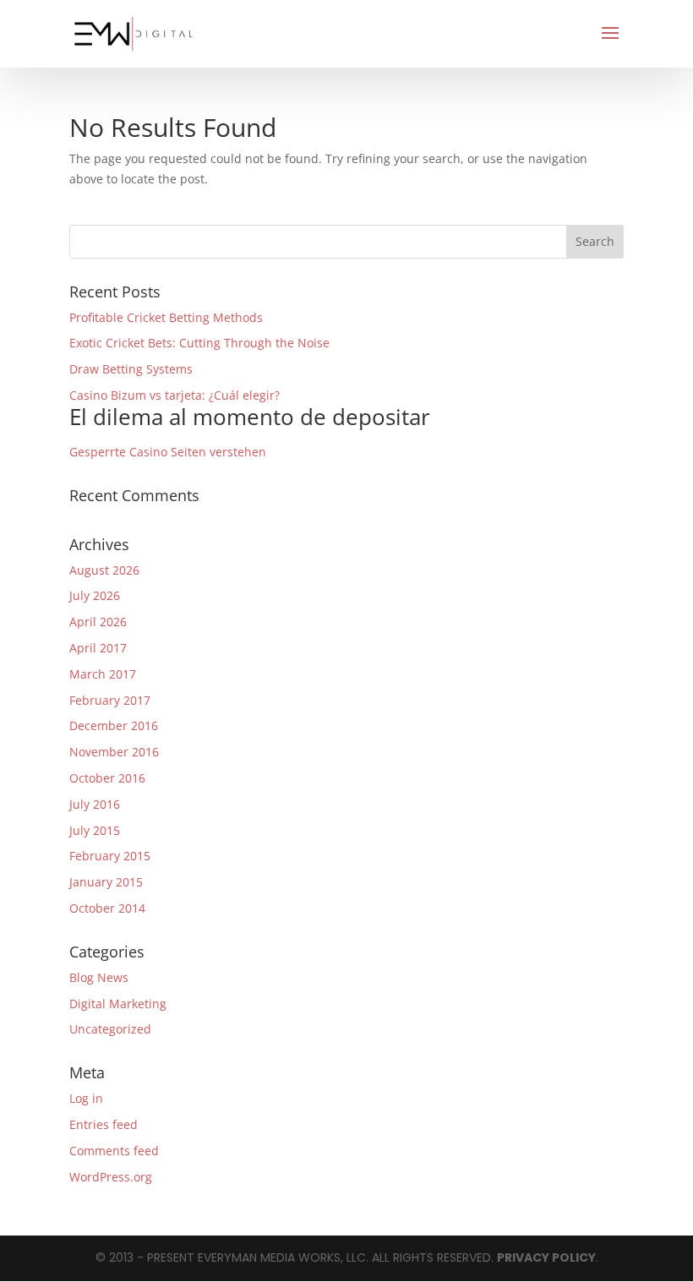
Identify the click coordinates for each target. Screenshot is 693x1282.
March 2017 (102, 674)
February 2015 (109, 856)
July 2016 (94, 804)
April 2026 (98, 622)
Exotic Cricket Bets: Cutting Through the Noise (199, 343)
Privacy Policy (546, 1257)
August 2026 (104, 570)
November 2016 (114, 752)
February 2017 (109, 700)
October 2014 (107, 908)
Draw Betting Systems (131, 369)
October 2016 (107, 778)
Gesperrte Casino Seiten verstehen (167, 452)
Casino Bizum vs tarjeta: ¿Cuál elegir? (249, 409)
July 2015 (94, 830)
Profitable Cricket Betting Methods (166, 317)
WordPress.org (110, 1177)
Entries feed (103, 1124)
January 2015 (106, 882)
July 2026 (94, 595)
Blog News (98, 977)
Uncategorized (110, 1029)
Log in (86, 1098)
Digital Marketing (117, 1004)
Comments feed (114, 1151)
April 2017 (98, 648)
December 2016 (113, 725)
